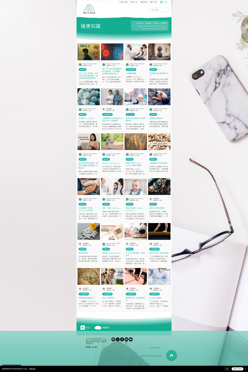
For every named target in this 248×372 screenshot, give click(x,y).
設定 (227, 369)
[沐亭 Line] (113, 339)
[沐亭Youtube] (126, 339)
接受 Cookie (237, 369)
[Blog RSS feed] (83, 327)
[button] (123, 2)
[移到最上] (171, 355)
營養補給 (153, 159)
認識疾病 (153, 114)
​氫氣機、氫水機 (91, 347)
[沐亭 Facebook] (122, 339)
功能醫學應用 (131, 69)
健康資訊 (82, 69)
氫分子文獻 (130, 114)
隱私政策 (32, 369)
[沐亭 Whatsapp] (118, 339)
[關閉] (246, 368)
